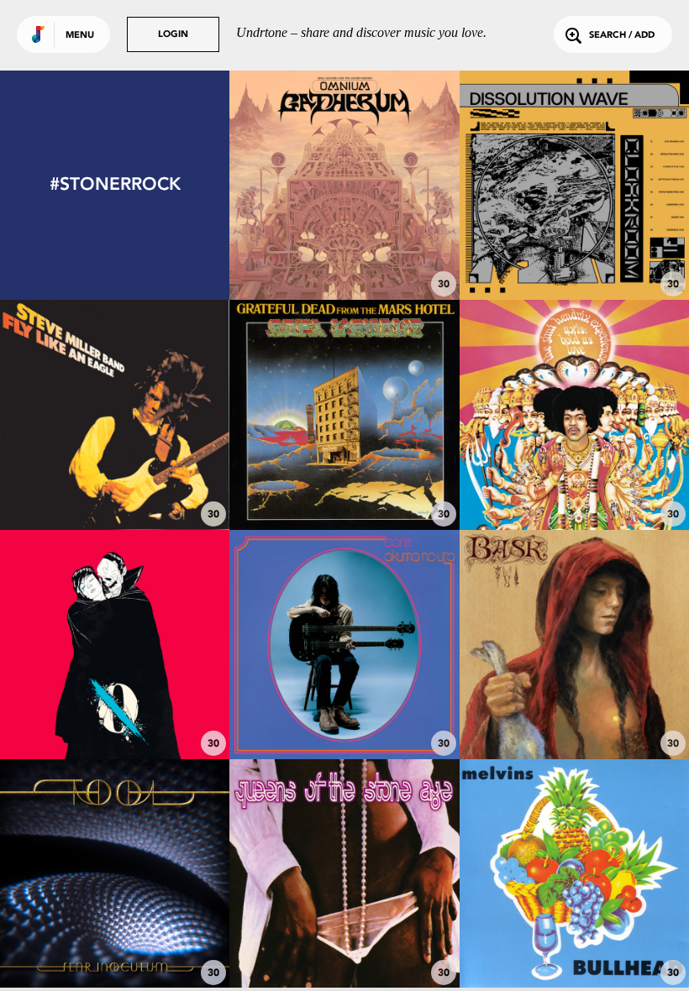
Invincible (115, 942)
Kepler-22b (344, 246)
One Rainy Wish (574, 475)
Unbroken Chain (344, 482)
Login (173, 34)
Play (345, 185)
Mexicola (344, 935)
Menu (80, 35)
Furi (344, 713)
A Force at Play (574, 253)
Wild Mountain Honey (114, 482)
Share (392, 185)
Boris (574, 942)
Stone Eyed (574, 713)
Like (297, 185)
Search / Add (622, 35)
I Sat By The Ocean (115, 705)
